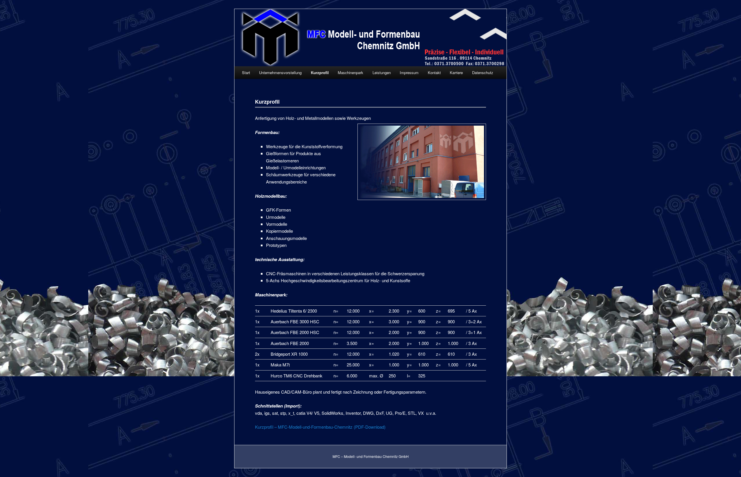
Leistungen (382, 72)
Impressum (409, 72)
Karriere (456, 72)
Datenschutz (482, 72)
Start (246, 72)
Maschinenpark (350, 72)
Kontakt (434, 72)
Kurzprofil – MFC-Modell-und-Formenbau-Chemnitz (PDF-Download (319, 427)
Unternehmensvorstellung (280, 72)
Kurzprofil (320, 72)
